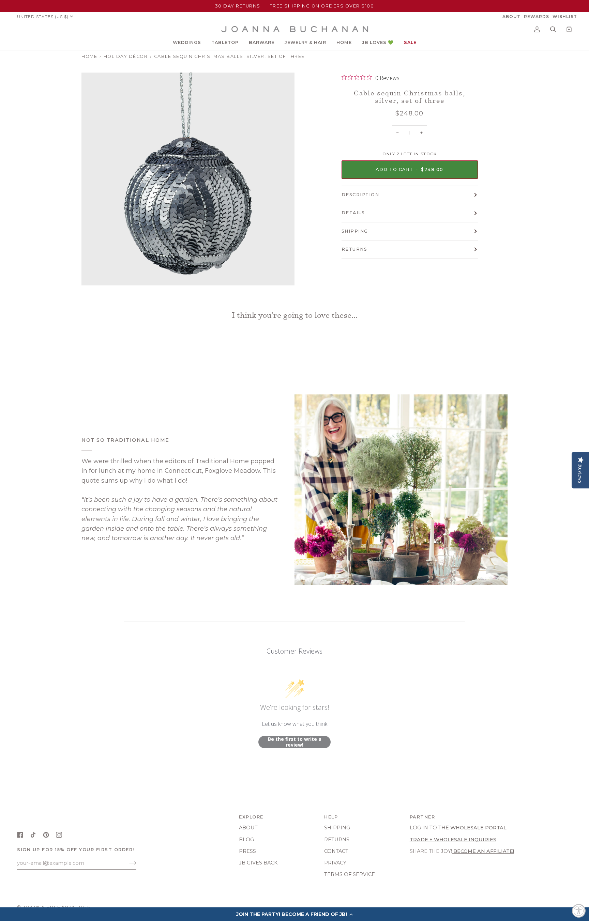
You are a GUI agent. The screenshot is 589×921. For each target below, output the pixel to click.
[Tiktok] (33, 835)
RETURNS (354, 249)
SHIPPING (355, 231)
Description (360, 194)
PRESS (247, 851)
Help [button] (331, 816)
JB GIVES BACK (258, 863)
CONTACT (336, 851)
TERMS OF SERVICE (349, 874)
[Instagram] (59, 835)
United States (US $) (43, 16)
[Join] (127, 863)
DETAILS (353, 212)
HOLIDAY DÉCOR (126, 56)
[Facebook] (20, 835)
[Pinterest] (46, 835)
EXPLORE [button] (251, 816)
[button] (187, 42)
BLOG (246, 840)
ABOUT (248, 828)
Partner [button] (422, 816)
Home (89, 56)
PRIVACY (335, 863)
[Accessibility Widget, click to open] (579, 911)
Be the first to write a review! (294, 742)
